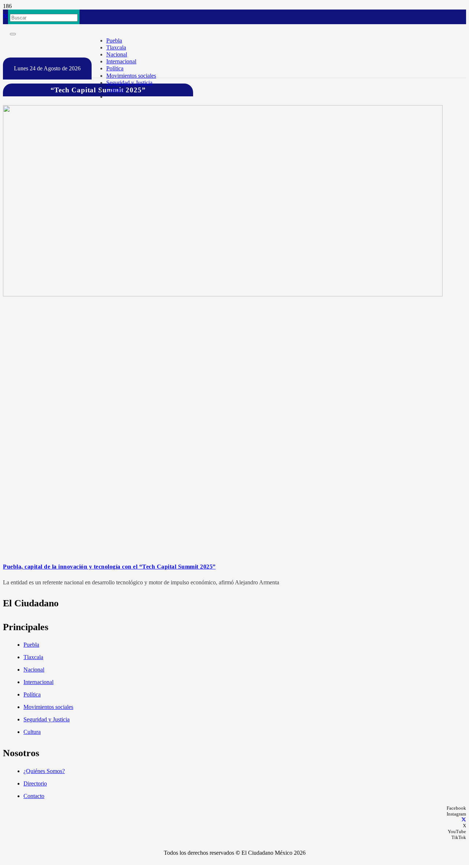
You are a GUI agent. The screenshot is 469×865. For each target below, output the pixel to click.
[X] (5, 16)
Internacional (38, 682)
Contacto (33, 796)
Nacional (33, 669)
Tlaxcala (33, 657)
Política (32, 694)
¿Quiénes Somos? (44, 771)
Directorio (35, 783)
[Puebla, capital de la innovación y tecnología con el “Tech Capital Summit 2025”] (223, 294)
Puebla (31, 645)
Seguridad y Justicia (46, 719)
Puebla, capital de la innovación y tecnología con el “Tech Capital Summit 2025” (109, 566)
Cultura (32, 732)
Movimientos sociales (48, 707)
